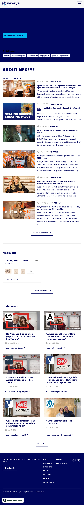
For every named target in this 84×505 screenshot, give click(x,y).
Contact (46, 478)
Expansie (7, 56)
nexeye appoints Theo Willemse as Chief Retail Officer (58, 131)
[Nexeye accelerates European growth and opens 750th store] (19, 159)
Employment (44, 56)
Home (45, 459)
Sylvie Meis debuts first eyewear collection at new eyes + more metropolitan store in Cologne (59, 86)
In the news (47, 467)
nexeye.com (47, 482)
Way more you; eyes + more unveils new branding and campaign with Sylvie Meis (58, 208)
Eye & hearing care (18, 56)
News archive (48, 463)
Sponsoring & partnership (60, 56)
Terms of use (40, 492)
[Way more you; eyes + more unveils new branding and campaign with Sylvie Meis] (19, 210)
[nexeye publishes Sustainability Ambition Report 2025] (19, 111)
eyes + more (56, 82)
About (45, 471)
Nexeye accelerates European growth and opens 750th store (58, 157)
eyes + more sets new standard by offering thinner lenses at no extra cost (56, 182)
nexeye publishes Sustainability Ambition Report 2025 (58, 109)
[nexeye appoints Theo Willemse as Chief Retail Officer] (19, 133)
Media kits (47, 474)
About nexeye (61, 463)
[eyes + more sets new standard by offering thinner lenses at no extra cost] (19, 184)
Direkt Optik (56, 104)
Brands (59, 459)
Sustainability (33, 56)
